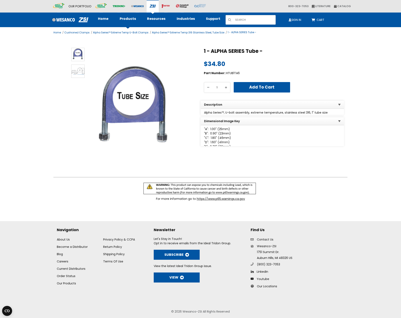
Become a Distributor (72, 247)
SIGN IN (296, 20)
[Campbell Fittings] (182, 6)
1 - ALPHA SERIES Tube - (242, 32)
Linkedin (262, 272)
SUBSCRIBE (174, 254)
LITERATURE (323, 6)
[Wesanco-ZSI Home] (69, 20)
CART (321, 20)
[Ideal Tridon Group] (59, 6)
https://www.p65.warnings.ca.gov (221, 199)
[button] (78, 54)
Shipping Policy (114, 254)
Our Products (66, 283)
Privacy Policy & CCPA (119, 239)
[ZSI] (153, 6)
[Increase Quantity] (226, 87)
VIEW (173, 277)
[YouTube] (253, 279)
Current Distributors (71, 269)
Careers (62, 261)
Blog (60, 254)
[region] (78, 108)
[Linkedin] (253, 271)
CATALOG (344, 6)
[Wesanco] (137, 6)
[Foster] (166, 6)
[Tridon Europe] (119, 6)
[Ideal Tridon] (101, 6)
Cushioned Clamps (77, 32)
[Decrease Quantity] (208, 87)
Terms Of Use (113, 261)
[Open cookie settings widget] (7, 311)
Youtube (263, 279)
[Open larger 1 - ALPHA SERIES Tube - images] (134, 108)
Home (57, 32)
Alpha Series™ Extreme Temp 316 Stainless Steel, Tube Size (188, 32)
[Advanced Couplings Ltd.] (200, 6)
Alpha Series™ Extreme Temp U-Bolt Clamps (120, 32)
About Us (63, 239)
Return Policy (112, 247)
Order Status (66, 276)
